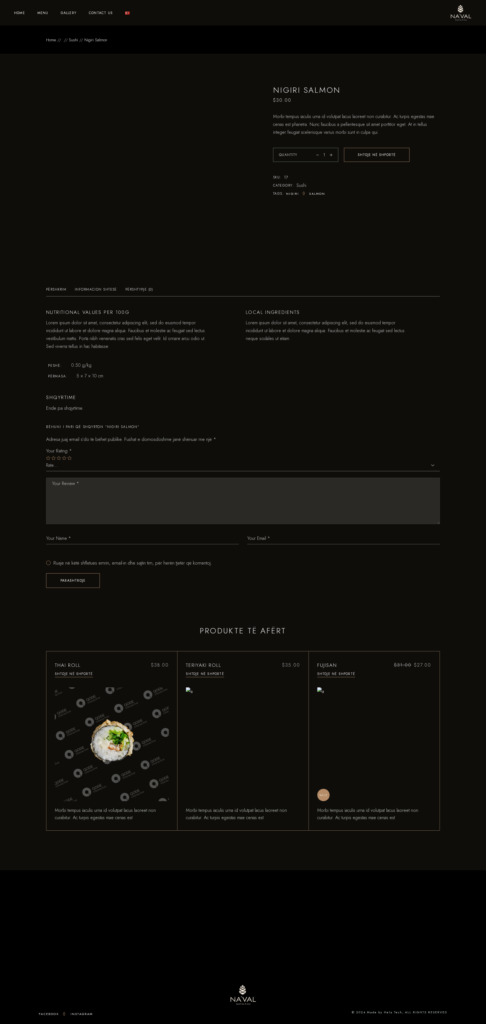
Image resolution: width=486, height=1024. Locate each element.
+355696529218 (113, 940)
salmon (317, 193)
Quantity (288, 154)
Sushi (301, 185)
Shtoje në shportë (377, 154)
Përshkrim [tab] (56, 289)
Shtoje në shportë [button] (74, 673)
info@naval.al (115, 948)
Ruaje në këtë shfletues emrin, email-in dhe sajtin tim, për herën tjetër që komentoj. (132, 562)
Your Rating (59, 450)
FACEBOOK (49, 1014)
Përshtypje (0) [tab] (139, 289)
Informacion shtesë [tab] (96, 289)
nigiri (292, 193)
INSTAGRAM (82, 1014)
